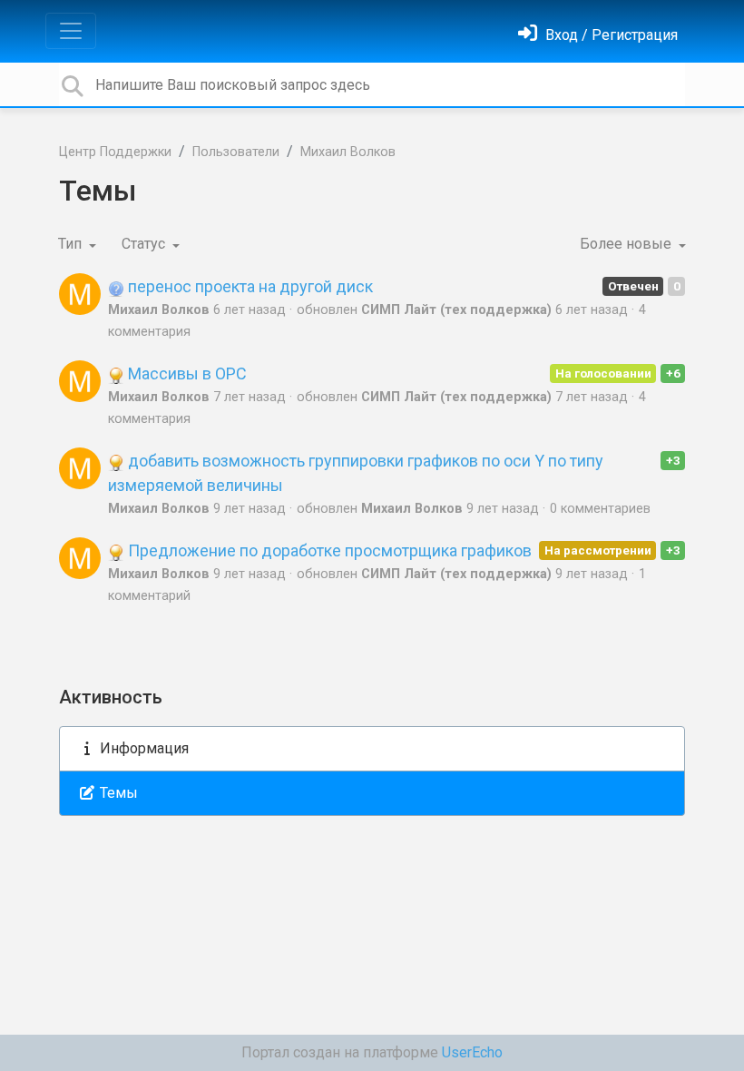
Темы (117, 792)
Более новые (627, 243)
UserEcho (472, 1052)
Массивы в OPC (185, 373)
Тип (71, 243)
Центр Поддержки (115, 152)
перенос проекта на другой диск (248, 286)
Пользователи (235, 152)
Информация (142, 748)
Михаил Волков (348, 152)
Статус (145, 243)
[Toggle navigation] (70, 31)
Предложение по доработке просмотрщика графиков (328, 550)
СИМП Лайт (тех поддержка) (456, 310)
